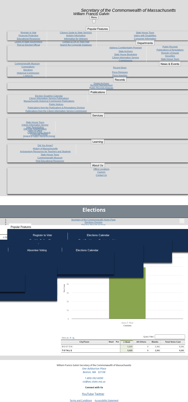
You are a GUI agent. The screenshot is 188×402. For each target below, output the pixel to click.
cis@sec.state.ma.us (94, 381)
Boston (67, 346)
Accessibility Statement (106, 400)
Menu (94, 17)
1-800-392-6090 (94, 378)
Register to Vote (42, 235)
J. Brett (126, 342)
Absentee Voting (37, 250)
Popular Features (21, 226)
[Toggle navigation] (182, 221)
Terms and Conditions (81, 400)
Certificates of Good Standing (39, 138)
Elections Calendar (98, 235)
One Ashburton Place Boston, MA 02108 (94, 370)
